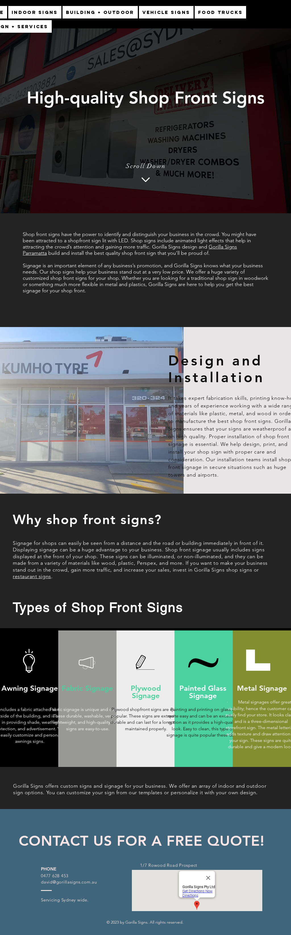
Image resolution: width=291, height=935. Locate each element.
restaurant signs (32, 576)
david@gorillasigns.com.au (69, 882)
